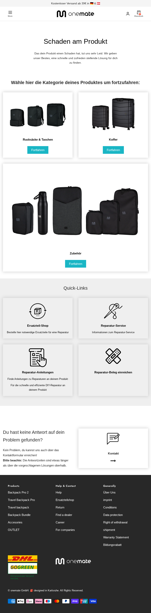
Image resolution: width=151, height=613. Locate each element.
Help (59, 492)
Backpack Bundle (19, 515)
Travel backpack (18, 507)
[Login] (128, 13)
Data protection (113, 515)
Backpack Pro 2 (18, 492)
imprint (107, 500)
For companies (65, 529)
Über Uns (109, 492)
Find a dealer (64, 515)
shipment (109, 529)
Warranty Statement (116, 537)
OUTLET (13, 529)
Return (60, 507)
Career (60, 522)
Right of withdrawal (115, 522)
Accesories (15, 522)
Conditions (110, 507)
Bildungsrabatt (112, 544)
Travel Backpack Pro (21, 500)
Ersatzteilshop (65, 500)
